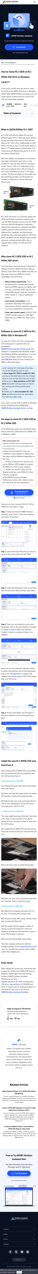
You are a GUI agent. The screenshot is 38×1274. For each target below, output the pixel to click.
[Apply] (19, 736)
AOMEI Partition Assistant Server (13, 408)
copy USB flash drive (9, 359)
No (18, 1018)
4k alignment (15, 674)
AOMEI (10, 104)
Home (2, 62)
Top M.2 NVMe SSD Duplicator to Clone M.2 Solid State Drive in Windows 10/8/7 (19, 1109)
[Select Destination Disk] (19, 607)
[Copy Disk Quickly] (19, 571)
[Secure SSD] (19, 881)
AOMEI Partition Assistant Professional (15, 349)
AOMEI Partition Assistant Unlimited (14, 992)
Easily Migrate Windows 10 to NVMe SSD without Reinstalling (19, 1092)
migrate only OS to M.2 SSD (11, 981)
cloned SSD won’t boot (28, 946)
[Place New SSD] (19, 849)
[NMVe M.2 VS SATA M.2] (19, 199)
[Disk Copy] (19, 534)
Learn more (11, 1272)
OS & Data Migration (10, 62)
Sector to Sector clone (12, 629)
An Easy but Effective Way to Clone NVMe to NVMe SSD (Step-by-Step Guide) (19, 1127)
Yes (11, 1018)
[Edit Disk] (19, 651)
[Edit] (19, 696)
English (18, 1260)
